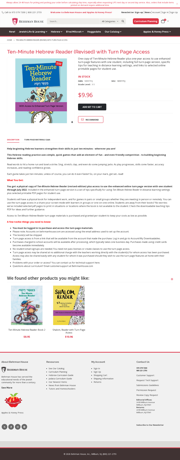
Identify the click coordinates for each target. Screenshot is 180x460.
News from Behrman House (62, 385)
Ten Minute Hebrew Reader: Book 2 (26, 329)
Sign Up (174, 12)
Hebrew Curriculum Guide (61, 375)
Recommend (92, 119)
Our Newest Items (58, 381)
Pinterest (24, 427)
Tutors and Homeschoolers (62, 388)
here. (97, 262)
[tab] (13, 140)
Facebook (11, 427)
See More (6, 387)
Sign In (165, 12)
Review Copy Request (147, 395)
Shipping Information (103, 378)
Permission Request (146, 390)
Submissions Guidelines (147, 385)
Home (9, 40)
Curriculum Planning (145, 21)
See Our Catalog (56, 368)
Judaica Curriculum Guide (60, 378)
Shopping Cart (100, 375)
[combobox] (86, 21)
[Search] (123, 21)
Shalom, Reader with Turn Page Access (69, 331)
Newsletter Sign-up (132, 12)
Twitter (4, 427)
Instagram (18, 427)
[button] (72, 122)
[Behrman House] (14, 369)
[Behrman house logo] (28, 21)
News (148, 12)
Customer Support (145, 375)
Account (156, 12)
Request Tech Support (147, 380)
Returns (97, 381)
